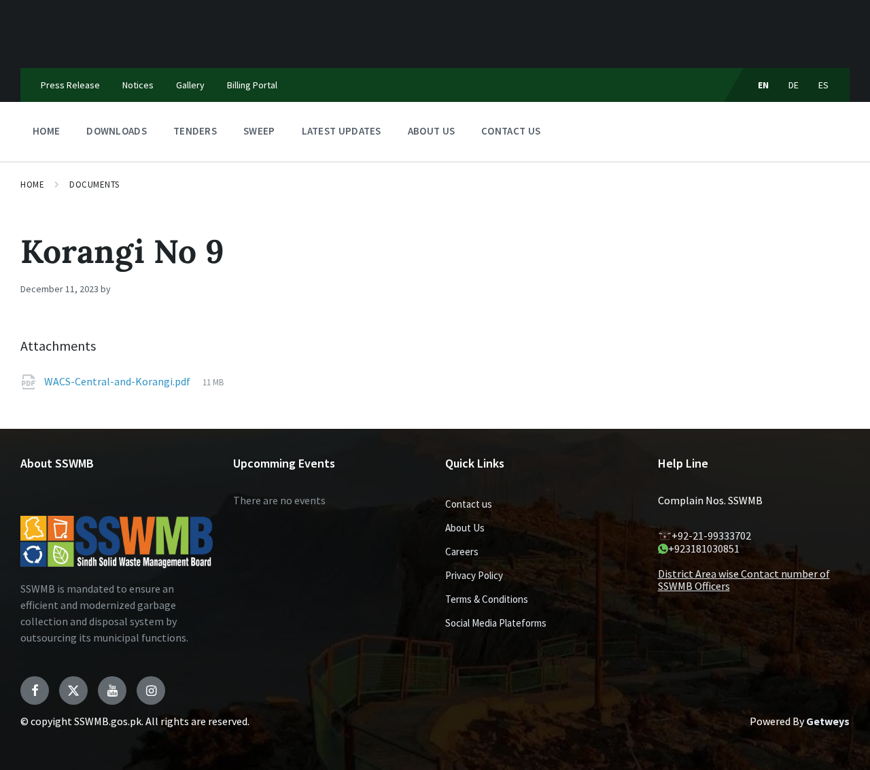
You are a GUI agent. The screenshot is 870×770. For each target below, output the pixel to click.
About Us (465, 527)
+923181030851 (704, 548)
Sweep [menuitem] (259, 130)
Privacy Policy (474, 575)
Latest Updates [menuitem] (341, 130)
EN (763, 85)
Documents (94, 184)
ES (823, 85)
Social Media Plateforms (495, 622)
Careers (461, 551)
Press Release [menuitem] (70, 85)
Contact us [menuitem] (510, 130)
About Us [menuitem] (431, 130)
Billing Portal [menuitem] (252, 85)
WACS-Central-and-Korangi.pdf (118, 381)
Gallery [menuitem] (190, 85)
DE (793, 85)
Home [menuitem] (46, 130)
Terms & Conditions (486, 599)
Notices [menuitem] (138, 85)
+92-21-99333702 (711, 535)
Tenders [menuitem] (195, 130)
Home (32, 184)
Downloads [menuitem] (116, 130)
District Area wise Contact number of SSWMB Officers (744, 580)
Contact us (468, 503)
